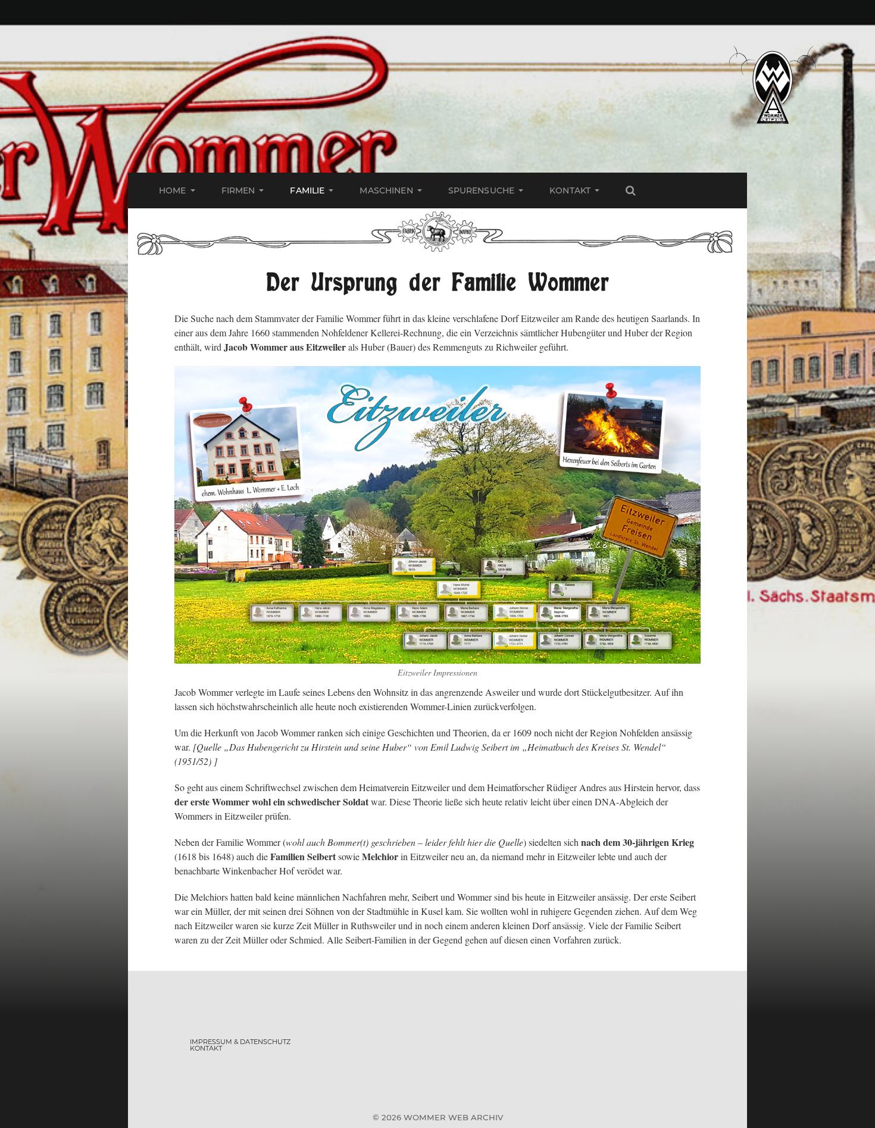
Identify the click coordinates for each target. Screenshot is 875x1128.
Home (172, 190)
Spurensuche (481, 190)
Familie (307, 190)
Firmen (238, 190)
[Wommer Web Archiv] (772, 86)
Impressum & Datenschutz (240, 1042)
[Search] (630, 190)
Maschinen (386, 190)
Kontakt (569, 190)
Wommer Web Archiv (453, 1117)
